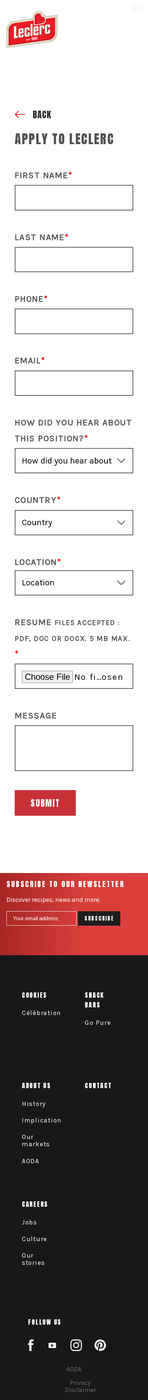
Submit (45, 803)
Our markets (36, 1140)
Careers (35, 1204)
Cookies (34, 995)
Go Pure (98, 1022)
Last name (40, 237)
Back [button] (40, 114)
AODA (31, 1161)
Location (36, 562)
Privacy (80, 1382)
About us (36, 1085)
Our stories (33, 1259)
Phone (29, 299)
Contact (98, 1085)
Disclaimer (80, 1390)
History (34, 1103)
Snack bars (94, 1000)
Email (28, 360)
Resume (72, 630)
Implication (42, 1120)
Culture (34, 1238)
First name (41, 175)
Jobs (29, 1222)
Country (35, 500)
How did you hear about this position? (73, 430)
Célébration (41, 1012)
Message (36, 715)
